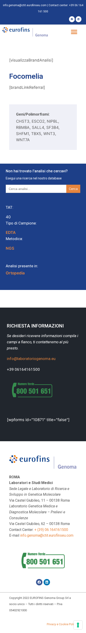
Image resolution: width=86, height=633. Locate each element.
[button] (74, 32)
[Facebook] (72, 19)
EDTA (11, 232)
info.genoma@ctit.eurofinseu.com (25, 5)
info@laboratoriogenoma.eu (31, 358)
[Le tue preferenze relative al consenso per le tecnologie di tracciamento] (78, 625)
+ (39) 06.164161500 (51, 530)
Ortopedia (15, 273)
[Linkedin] (78, 19)
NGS (10, 248)
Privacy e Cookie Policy (62, 624)
